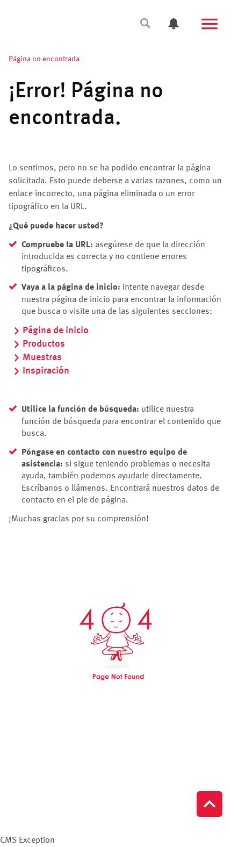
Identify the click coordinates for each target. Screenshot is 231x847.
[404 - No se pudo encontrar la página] (115, 641)
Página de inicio (56, 330)
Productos (44, 344)
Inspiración (46, 371)
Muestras (42, 357)
